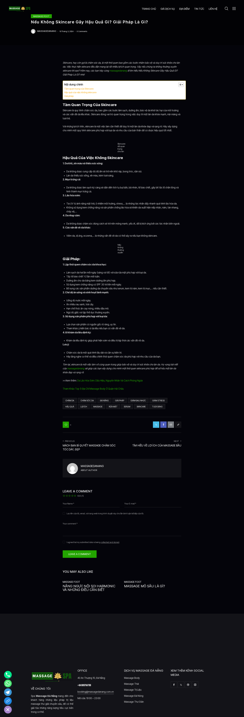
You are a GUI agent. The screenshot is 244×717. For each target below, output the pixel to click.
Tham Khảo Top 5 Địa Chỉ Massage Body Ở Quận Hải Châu (93, 388)
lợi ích (83, 406)
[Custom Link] (8, 701)
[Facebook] (163, 424)
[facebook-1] (174, 684)
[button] (67, 425)
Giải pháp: (69, 96)
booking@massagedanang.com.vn (96, 691)
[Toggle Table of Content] (179, 84)
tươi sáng (157, 406)
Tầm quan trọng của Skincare (78, 88)
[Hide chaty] (8, 709)
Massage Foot (71, 582)
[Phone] (8, 675)
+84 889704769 (84, 685)
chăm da (69, 400)
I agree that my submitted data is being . (93, 542)
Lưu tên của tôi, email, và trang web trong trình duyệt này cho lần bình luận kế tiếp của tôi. (105, 513)
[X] (156, 424)
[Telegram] (8, 692)
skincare (141, 406)
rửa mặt (113, 406)
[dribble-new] (188, 684)
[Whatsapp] (8, 683)
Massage (98, 406)
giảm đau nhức (138, 400)
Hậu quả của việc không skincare (80, 92)
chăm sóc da (87, 400)
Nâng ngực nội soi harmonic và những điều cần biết (89, 588)
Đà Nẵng (104, 400)
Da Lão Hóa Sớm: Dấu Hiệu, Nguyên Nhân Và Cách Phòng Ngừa (110, 380)
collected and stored (110, 542)
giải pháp (119, 400)
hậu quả (69, 406)
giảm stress (158, 400)
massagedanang (118, 70)
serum (127, 406)
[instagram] (195, 684)
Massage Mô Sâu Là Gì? (144, 586)
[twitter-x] (181, 684)
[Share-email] (171, 424)
